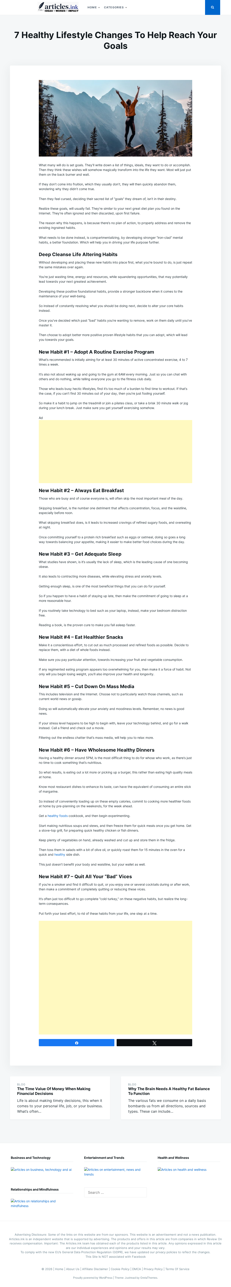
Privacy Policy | (154, 1269)
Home (92, 7)
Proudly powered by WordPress (93, 1277)
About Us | (74, 1269)
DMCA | (138, 1269)
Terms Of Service (177, 1269)
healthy (59, 854)
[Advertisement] (115, 451)
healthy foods (58, 816)
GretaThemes (148, 1277)
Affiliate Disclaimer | (96, 1269)
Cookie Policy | (121, 1269)
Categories (114, 7)
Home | (60, 1269)
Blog (21, 1084)
